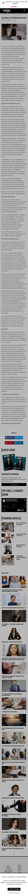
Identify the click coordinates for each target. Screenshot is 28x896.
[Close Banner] (26, 2)
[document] (14, 448)
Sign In (18, 892)
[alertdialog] (14, 4)
